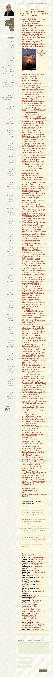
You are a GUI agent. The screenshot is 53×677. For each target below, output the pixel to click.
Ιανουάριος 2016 (11, 338)
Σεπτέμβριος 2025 (10, 130)
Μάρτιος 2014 (11, 375)
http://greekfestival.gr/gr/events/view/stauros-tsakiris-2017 (35, 495)
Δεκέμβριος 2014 (11, 362)
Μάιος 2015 (12, 353)
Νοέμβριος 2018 (11, 277)
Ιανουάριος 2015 (11, 361)
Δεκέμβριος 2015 (11, 340)
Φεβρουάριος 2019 (10, 271)
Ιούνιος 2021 (11, 223)
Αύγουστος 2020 (11, 240)
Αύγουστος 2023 (11, 175)
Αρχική (12, 18)
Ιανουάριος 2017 (11, 316)
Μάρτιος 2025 (11, 139)
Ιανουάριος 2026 (11, 125)
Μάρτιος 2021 (11, 229)
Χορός (13, 58)
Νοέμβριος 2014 (11, 364)
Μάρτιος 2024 (11, 162)
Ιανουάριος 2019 (11, 273)
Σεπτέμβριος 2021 (10, 218)
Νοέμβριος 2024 (11, 147)
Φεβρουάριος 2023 (10, 186)
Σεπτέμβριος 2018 (10, 281)
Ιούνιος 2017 (11, 307)
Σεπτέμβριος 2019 (10, 260)
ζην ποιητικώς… (11, 95)
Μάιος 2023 (12, 180)
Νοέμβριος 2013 (11, 383)
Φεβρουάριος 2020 (10, 251)
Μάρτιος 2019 (11, 270)
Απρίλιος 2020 (11, 247)
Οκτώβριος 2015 (11, 344)
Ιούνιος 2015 (11, 351)
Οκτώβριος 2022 (11, 193)
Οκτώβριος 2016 (11, 322)
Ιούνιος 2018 (11, 286)
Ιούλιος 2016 (11, 327)
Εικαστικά (12, 45)
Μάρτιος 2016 (11, 335)
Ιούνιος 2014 (11, 370)
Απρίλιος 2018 (11, 290)
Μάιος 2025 (12, 136)
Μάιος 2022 (12, 203)
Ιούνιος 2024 (11, 156)
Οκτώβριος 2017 (11, 301)
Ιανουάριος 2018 (11, 296)
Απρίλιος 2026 (11, 119)
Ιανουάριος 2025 (11, 143)
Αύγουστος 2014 (11, 368)
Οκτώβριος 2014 (11, 366)
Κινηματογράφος (10, 49)
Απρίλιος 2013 (11, 392)
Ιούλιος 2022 (11, 199)
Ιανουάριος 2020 (11, 253)
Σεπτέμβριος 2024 (10, 151)
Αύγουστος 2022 (11, 197)
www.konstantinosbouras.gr (29, 490)
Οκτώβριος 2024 (11, 149)
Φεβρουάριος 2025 (10, 141)
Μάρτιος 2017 (11, 312)
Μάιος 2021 (12, 225)
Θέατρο (12, 47)
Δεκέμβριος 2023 (11, 167)
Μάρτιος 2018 (11, 292)
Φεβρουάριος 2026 (10, 123)
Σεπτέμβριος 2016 (10, 323)
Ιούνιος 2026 (11, 115)
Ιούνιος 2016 (11, 329)
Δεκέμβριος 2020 (11, 232)
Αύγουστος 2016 (11, 325)
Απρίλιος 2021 (11, 227)
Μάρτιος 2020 (11, 249)
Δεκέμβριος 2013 (11, 381)
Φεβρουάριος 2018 (10, 294)
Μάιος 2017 (12, 309)
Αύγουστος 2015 (11, 348)
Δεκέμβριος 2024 (11, 145)
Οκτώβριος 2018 (11, 279)
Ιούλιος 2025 (11, 132)
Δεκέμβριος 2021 (11, 212)
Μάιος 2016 (12, 331)
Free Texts (11, 27)
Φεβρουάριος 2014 (10, 377)
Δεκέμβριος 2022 (11, 190)
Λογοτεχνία (11, 51)
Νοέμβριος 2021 (11, 214)
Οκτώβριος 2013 (11, 385)
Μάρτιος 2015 (11, 357)
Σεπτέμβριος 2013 (10, 387)
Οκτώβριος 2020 (11, 236)
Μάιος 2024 (12, 158)
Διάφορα (12, 43)
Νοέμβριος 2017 (11, 299)
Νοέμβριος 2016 (11, 320)
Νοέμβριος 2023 (11, 169)
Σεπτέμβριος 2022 (10, 195)
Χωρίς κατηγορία (10, 62)
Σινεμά (12, 54)
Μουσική (12, 52)
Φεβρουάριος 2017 (10, 314)
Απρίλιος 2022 (11, 205)
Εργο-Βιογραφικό (9, 21)
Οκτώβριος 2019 (11, 258)
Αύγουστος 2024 (11, 152)
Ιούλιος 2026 (11, 113)
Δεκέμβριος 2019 (11, 255)
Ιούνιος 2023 (11, 179)
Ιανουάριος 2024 (11, 165)
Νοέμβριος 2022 (11, 192)
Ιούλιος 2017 (11, 305)
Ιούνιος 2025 (11, 134)
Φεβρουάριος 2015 (10, 359)
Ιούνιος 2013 (11, 389)
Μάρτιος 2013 (11, 394)
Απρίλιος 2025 (11, 138)
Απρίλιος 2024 (11, 160)
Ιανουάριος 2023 (11, 188)
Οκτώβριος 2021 (11, 216)
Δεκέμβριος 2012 (11, 398)
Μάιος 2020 (12, 245)
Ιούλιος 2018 (11, 284)
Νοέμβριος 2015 (11, 342)
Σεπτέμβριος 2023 (10, 173)
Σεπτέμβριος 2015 (10, 346)
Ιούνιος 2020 (11, 244)
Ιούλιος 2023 (11, 177)
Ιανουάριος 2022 (11, 210)
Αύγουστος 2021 (11, 219)
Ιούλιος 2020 (11, 242)
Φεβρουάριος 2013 (10, 396)
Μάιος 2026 (12, 117)
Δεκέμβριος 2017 (11, 297)
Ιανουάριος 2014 (11, 379)
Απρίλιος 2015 (11, 355)
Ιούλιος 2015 (11, 349)
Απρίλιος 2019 (11, 268)
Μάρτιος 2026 (11, 121)
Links (12, 30)
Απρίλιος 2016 (11, 333)
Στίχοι (13, 56)
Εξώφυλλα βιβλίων (9, 24)
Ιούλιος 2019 (11, 264)
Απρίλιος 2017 (11, 310)
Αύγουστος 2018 (11, 283)
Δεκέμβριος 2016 (11, 318)
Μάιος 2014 (12, 372)
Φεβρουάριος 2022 (10, 208)
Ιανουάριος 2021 (11, 231)
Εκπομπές (12, 60)
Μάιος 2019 (12, 266)
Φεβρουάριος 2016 (10, 336)
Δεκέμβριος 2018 (11, 275)
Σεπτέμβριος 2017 (10, 303)
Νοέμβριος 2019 (11, 257)
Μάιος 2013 (12, 390)
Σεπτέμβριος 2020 (10, 238)
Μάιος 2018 (12, 288)
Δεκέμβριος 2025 (11, 126)
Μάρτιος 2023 (11, 184)
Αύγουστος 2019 (11, 262)
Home (19, 3)
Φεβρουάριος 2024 (10, 164)
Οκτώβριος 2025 (11, 128)
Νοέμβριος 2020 (11, 234)
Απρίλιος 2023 (11, 182)
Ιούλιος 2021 (11, 221)
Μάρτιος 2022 (11, 206)
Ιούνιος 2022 (11, 201)
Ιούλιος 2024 (11, 154)
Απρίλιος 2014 (11, 374)
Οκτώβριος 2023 (11, 171)
